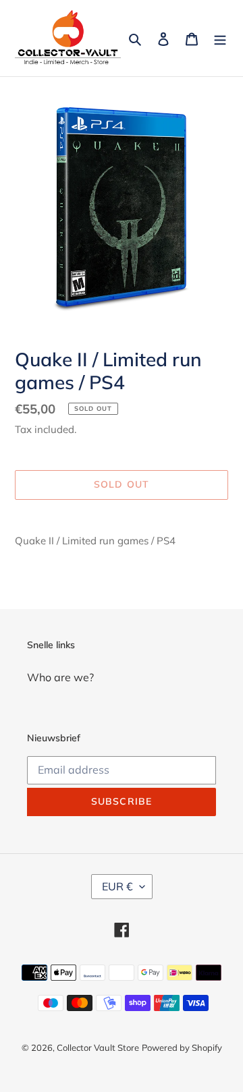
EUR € (117, 886)
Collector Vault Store (98, 1047)
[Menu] (220, 38)
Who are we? (60, 677)
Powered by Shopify (182, 1047)
